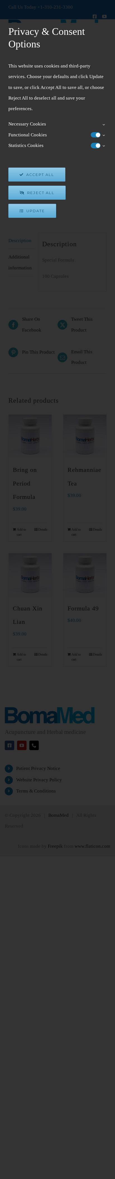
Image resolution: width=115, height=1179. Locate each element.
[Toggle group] (103, 124)
